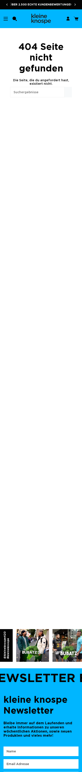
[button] (14, 18)
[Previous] (5, 5)
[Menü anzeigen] (5, 18)
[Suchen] (68, 92)
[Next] (77, 5)
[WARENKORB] (76, 18)
